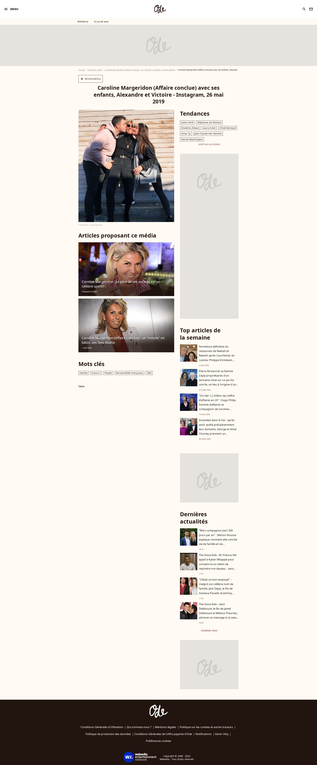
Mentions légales (165, 727)
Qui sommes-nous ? (139, 727)
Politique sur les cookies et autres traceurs (206, 727)
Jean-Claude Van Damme (208, 133)
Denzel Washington (192, 139)
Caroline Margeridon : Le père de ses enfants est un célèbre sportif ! (121, 283)
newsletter (311, 9)
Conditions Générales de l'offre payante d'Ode (163, 734)
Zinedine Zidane (190, 127)
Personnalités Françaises (129, 372)
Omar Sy (186, 133)
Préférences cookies (158, 741)
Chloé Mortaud (227, 127)
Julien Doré (187, 122)
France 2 (96, 372)
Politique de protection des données (108, 734)
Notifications (203, 734)
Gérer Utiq (221, 734)
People (108, 372)
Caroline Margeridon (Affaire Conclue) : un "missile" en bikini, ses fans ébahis (140, 69)
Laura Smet (209, 127)
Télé (149, 372)
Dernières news (95, 69)
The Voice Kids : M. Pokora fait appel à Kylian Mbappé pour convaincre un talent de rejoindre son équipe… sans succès (218, 564)
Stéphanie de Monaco (209, 122)
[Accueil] (160, 9)
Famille (84, 372)
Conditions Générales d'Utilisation (102, 727)
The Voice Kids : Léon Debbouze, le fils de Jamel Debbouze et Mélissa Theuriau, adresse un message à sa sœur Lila (218, 613)
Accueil (81, 69)
